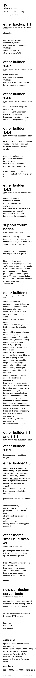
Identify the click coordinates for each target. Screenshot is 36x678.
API (16, 27)
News (15, 8)
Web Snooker (15, 659)
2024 (5, 670)
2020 (28, 670)
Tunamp (13, 657)
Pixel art (15, 651)
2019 (33, 670)
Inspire (18, 649)
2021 (22, 670)
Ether (5, 5)
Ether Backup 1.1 (17, 25)
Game (12, 649)
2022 (16, 670)
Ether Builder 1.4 (16, 293)
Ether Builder (21, 69)
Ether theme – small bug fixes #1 (16, 539)
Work (14, 12)
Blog (10, 8)
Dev (8, 644)
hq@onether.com (28, 675)
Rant (22, 651)
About (6, 12)
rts (11, 654)
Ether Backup (21, 27)
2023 (11, 670)
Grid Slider (14, 478)
